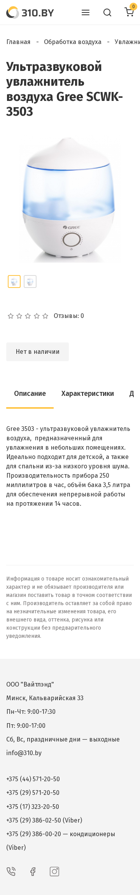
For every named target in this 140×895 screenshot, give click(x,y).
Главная (18, 42)
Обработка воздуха (73, 42)
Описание (30, 393)
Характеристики (87, 393)
